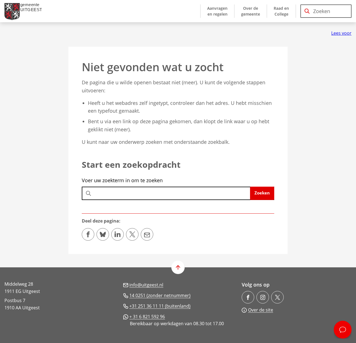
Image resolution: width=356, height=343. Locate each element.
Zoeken (262, 193)
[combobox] (326, 11)
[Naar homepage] (25, 11)
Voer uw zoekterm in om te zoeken (122, 180)
